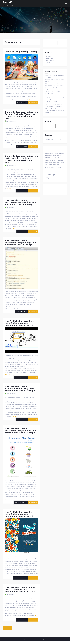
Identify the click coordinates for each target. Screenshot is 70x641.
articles (56, 149)
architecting (50, 148)
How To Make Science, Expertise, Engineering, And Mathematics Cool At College (20, 388)
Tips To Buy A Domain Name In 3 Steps (55, 104)
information (53, 160)
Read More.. (32, 99)
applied (46, 148)
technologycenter (58, 175)
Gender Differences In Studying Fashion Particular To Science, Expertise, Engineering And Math (21, 115)
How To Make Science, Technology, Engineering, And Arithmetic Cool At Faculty (20, 202)
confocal (58, 150)
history (56, 157)
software (59, 170)
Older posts (7, 627)
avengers (60, 148)
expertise (47, 157)
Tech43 (7, 2)
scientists (46, 170)
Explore (35, 18)
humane (60, 157)
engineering (58, 155)
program (50, 164)
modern (54, 162)
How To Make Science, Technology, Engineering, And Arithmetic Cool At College (20, 242)
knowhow (47, 162)
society (55, 170)
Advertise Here (49, 58)
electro (46, 155)
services (50, 170)
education (61, 153)
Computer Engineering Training (21, 51)
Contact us (48, 56)
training (47, 178)
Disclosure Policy (50, 60)
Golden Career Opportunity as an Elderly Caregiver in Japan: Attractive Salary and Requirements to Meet (55, 97)
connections (47, 153)
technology (50, 175)
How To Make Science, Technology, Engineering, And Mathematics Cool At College (20, 430)
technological (47, 172)
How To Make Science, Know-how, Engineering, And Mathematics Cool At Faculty (20, 323)
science (54, 167)
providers (54, 164)
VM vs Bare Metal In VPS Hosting (53, 101)
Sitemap (48, 62)
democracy (52, 153)
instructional (60, 160)
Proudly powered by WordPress (28, 639)
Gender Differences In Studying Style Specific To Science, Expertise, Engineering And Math (21, 159)
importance (47, 160)
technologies (52, 172)
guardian (52, 157)
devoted (56, 153)
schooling (47, 167)
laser (51, 162)
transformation (53, 178)
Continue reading (33, 102)
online (62, 162)
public (58, 164)
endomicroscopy (51, 155)
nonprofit (58, 162)
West (41, 639)
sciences (59, 167)
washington (59, 178)
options (46, 164)
